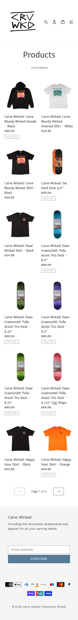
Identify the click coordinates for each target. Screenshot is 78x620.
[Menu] (71, 21)
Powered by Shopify (53, 606)
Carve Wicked (31, 606)
